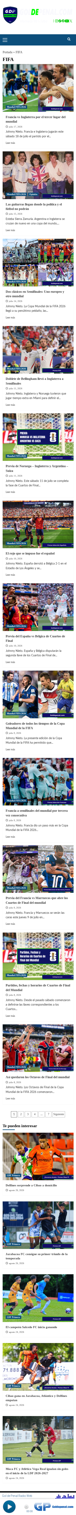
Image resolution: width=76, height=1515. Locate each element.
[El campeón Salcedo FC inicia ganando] (38, 1298)
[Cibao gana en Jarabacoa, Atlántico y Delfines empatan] (38, 1367)
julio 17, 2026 (15, 126)
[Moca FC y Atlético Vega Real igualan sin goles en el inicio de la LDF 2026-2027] (38, 1440)
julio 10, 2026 (15, 558)
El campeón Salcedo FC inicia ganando (31, 1327)
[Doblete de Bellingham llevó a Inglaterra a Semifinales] (38, 350)
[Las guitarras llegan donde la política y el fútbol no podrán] (38, 175)
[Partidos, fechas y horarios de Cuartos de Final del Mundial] (38, 956)
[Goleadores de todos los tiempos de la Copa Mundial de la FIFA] (38, 694)
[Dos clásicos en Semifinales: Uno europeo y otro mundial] (38, 262)
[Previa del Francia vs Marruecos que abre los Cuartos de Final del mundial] (38, 869)
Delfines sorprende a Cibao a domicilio (31, 1185)
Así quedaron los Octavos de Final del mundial (38, 1077)
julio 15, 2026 (15, 214)
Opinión (33, 194)
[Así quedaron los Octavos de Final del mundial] (38, 1048)
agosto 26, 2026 (16, 1190)
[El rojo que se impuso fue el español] (38, 524)
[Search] (69, 39)
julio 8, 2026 (15, 995)
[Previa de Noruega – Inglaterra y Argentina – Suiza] (38, 437)
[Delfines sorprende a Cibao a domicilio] (38, 1156)
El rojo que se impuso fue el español (30, 553)
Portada (7, 52)
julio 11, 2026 (15, 388)
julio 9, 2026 (15, 733)
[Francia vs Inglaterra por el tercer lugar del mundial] (38, 88)
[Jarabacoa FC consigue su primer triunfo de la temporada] (38, 1225)
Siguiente (58, 1114)
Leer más (10, 143)
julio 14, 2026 (15, 301)
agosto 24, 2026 (16, 1332)
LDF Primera (13, 1175)
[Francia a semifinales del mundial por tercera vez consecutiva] (38, 781)
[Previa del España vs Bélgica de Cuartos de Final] (38, 607)
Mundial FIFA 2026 (16, 107)
